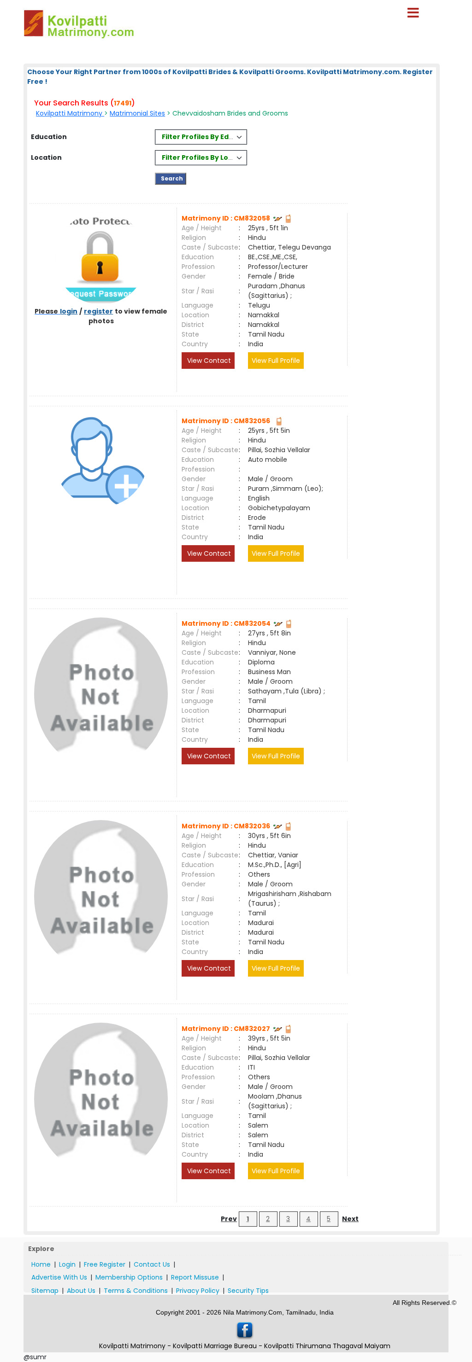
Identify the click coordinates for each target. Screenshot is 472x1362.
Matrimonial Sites (137, 113)
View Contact (208, 360)
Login (67, 1264)
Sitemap (45, 1290)
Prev (229, 1218)
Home (41, 1264)
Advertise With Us (59, 1277)
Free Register (104, 1264)
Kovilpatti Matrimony (70, 113)
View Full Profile (276, 360)
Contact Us (152, 1264)
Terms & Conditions (136, 1290)
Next (350, 1218)
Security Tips (248, 1290)
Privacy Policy (197, 1290)
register (98, 311)
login (68, 311)
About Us (81, 1290)
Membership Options (129, 1277)
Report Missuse (195, 1277)
